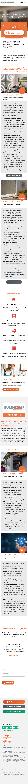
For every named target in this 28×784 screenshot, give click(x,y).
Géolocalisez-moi (13, 655)
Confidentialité (18, 718)
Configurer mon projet (15, 701)
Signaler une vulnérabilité (15, 772)
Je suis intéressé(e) (13, 175)
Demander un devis (12, 389)
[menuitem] (7, 718)
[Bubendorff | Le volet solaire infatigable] (7, 2)
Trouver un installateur (15, 706)
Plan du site (4, 772)
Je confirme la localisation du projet (14, 32)
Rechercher (9, 682)
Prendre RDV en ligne (15, 711)
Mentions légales (5, 718)
